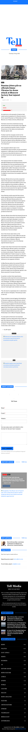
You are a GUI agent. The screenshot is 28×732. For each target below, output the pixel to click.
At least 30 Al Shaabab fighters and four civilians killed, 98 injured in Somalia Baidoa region (16, 632)
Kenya (3, 656)
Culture (4, 688)
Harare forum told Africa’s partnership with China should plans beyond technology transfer (14, 479)
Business (4, 660)
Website (3, 418)
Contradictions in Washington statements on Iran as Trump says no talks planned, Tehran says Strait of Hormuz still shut (17, 625)
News (2, 82)
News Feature (6, 672)
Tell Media (14, 586)
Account (15, 1)
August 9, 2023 (5, 99)
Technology (5, 713)
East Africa (5, 652)
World (3, 684)
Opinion (3, 708)
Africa (3, 676)
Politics (4, 648)
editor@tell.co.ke (18, 559)
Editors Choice (6, 668)
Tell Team (14, 401)
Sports (3, 680)
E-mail (3, 413)
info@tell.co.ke (16, 564)
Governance (5, 721)
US (2, 664)
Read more (6, 486)
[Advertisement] (14, 21)
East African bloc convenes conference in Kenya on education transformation (15, 543)
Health (3, 692)
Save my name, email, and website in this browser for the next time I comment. (12, 428)
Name (3, 408)
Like (4, 105)
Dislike (4, 107)
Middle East (5, 717)
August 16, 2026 (7, 482)
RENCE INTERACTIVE (20, 728)
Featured (5, 474)
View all (24, 462)
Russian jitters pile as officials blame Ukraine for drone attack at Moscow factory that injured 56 (11, 91)
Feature (4, 700)
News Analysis (6, 696)
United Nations (6, 704)
